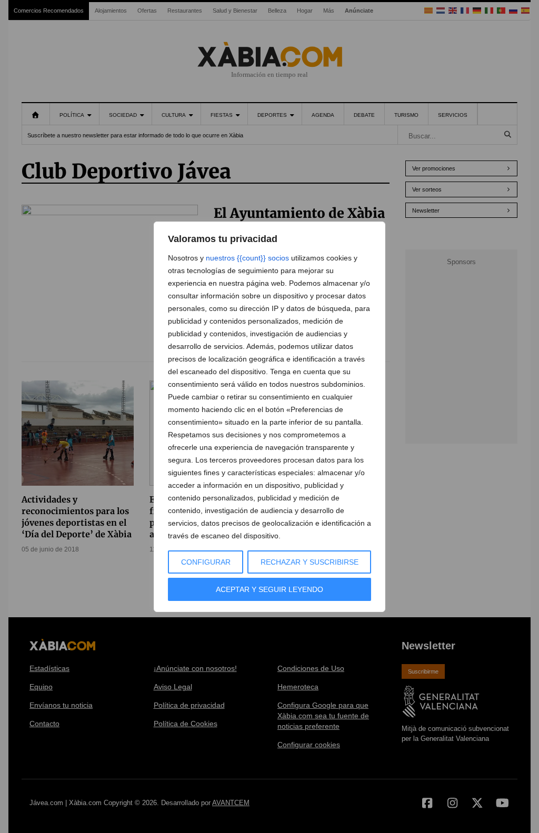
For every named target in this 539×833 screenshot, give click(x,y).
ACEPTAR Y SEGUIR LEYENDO (269, 589)
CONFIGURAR (206, 562)
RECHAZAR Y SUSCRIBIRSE (309, 562)
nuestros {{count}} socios (247, 258)
